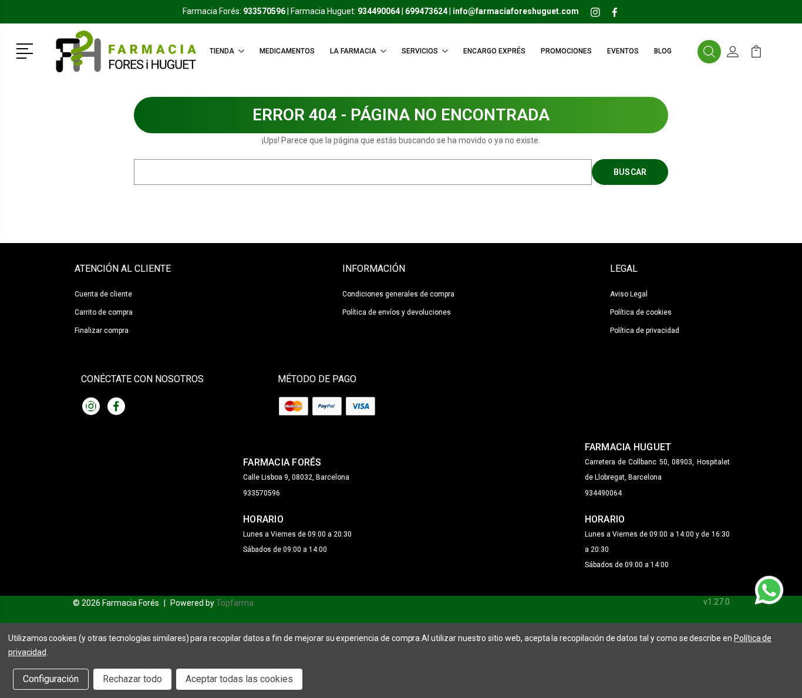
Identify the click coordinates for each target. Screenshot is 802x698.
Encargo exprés (494, 51)
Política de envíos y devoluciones (396, 312)
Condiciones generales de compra (398, 294)
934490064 (603, 493)
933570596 (261, 493)
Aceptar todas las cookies (239, 678)
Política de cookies (641, 312)
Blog (663, 51)
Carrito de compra (104, 312)
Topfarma (235, 603)
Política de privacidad (644, 330)
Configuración (51, 678)
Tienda (222, 51)
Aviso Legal (629, 294)
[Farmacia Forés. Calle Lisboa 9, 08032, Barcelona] (125, 51)
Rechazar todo (132, 678)
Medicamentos (287, 51)
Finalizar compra (102, 330)
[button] (26, 50)
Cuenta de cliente (103, 294)
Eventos (623, 51)
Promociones (566, 51)
